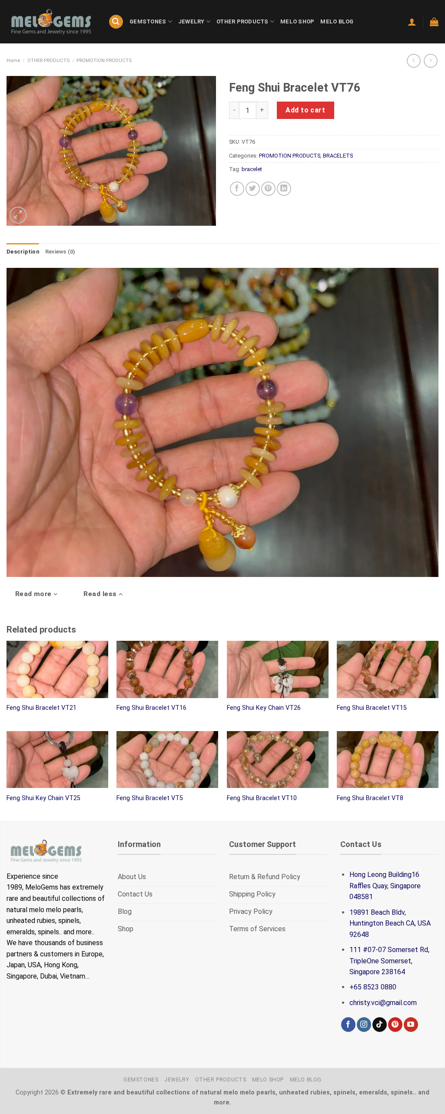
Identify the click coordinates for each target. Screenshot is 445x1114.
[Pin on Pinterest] (268, 188)
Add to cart (305, 110)
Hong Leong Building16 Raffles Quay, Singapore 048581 (385, 885)
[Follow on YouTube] (411, 1024)
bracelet (252, 169)
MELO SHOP (297, 21)
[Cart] (434, 21)
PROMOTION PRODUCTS (104, 60)
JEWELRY (191, 21)
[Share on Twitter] (253, 188)
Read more (34, 594)
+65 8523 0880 (372, 987)
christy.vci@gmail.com (383, 1003)
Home (13, 60)
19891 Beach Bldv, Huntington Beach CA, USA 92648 (390, 923)
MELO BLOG (336, 21)
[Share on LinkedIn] (284, 188)
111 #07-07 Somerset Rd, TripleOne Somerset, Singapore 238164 (389, 961)
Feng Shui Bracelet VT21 (41, 708)
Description (23, 251)
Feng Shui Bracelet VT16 (151, 708)
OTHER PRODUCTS (242, 21)
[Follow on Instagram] (364, 1024)
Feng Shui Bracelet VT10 (262, 798)
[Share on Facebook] (237, 188)
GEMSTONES (148, 21)
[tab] (23, 251)
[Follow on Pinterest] (395, 1024)
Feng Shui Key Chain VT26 (264, 708)
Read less (101, 594)
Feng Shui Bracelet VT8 (370, 798)
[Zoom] (18, 215)
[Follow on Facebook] (348, 1024)
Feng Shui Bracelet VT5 (149, 798)
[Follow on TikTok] (379, 1024)
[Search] (116, 22)
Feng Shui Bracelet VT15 (372, 708)
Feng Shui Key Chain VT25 (43, 798)
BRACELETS (338, 155)
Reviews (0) (60, 251)
